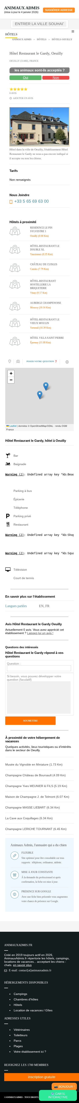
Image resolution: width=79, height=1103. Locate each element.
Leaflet (12, 425)
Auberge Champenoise (45, 302)
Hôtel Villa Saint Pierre (47, 337)
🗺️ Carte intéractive (58, 1095)
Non (56, 77)
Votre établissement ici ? (30, 1051)
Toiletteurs (20, 1035)
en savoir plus (22, 965)
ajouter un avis (23, 98)
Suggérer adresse (59, 10)
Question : (14, 663)
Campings (20, 994)
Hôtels (41, 39)
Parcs (17, 1040)
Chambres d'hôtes (26, 999)
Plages (18, 1046)
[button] (39, 395)
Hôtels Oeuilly (62, 39)
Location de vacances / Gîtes (33, 1010)
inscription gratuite (41, 1077)
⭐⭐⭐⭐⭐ (18, 89)
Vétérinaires (22, 1029)
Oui (25, 77)
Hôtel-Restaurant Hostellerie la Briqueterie (43, 285)
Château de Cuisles (43, 264)
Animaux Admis (21, 7)
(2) (14, 474)
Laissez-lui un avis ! (40, 633)
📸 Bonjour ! (64, 1086)
